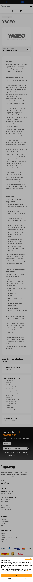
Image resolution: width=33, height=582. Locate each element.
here (27, 570)
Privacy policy (28, 559)
